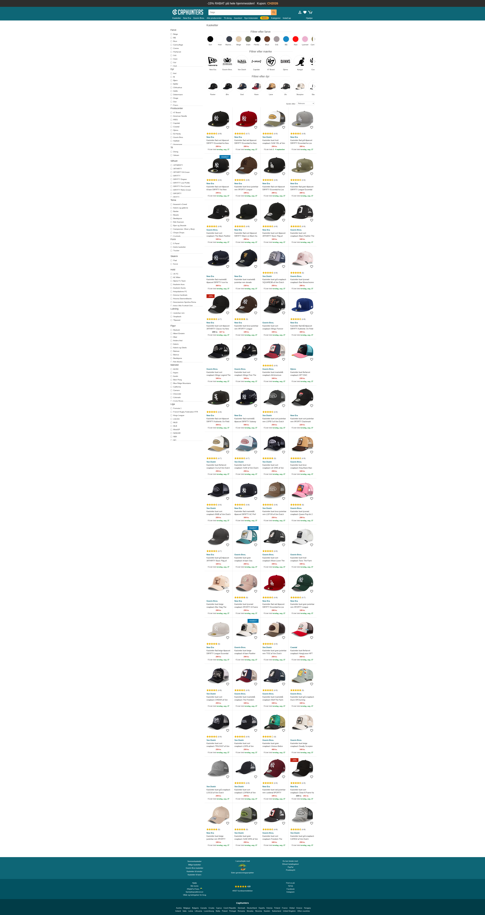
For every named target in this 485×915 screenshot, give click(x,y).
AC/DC (176, 369)
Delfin (175, 91)
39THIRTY (177, 169)
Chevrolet (177, 394)
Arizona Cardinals (180, 295)
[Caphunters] (194, 12)
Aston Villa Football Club (183, 306)
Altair (175, 337)
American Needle (180, 116)
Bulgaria (195, 908)
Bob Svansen (178, 222)
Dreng (175, 152)
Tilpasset (176, 320)
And (174, 73)
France (285, 908)
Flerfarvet (177, 52)
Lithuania (198, 911)
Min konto (194, 886)
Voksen (176, 155)
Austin (175, 376)
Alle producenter (214, 18)
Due (175, 102)
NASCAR (176, 433)
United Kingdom (289, 911)
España (262, 908)
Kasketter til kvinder (194, 871)
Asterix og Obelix (180, 348)
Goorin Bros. (198, 18)
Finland (277, 908)
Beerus (176, 355)
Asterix (176, 344)
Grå (174, 55)
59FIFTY (176, 176)
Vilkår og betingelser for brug (194, 895)
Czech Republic (230, 908)
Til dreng (228, 18)
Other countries (303, 911)
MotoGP (176, 429)
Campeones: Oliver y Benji (184, 229)
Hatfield (176, 141)
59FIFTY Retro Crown (182, 190)
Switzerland (276, 911)
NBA (175, 437)
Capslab (176, 123)
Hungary (307, 908)
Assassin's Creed (180, 204)
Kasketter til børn (194, 875)
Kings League (178, 415)
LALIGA (176, 419)
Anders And (177, 341)
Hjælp (194, 883)
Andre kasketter (179, 247)
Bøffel (175, 84)
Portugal (232, 911)
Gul (174, 62)
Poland (224, 911)
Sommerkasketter (194, 861)
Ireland (178, 911)
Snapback (177, 316)
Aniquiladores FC (180, 291)
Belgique (186, 908)
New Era (187, 18)
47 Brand (177, 112)
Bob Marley (177, 362)
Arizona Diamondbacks (182, 299)
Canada (203, 908)
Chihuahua (177, 87)
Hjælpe (309, 18)
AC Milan (176, 277)
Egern (175, 105)
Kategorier (276, 18)
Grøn (175, 59)
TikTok (290, 886)
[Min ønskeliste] (305, 12)
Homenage (177, 144)
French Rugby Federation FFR (185, 412)
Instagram (290, 892)
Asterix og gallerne (180, 208)
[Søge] (274, 12)
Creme (176, 48)
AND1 (175, 120)
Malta (218, 911)
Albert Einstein (179, 333)
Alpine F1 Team (179, 281)
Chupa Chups (178, 233)
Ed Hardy (177, 134)
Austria (179, 908)
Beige (175, 34)
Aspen (175, 373)
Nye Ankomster (251, 18)
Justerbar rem (179, 313)
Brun (175, 41)
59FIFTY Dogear (180, 179)
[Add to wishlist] (228, 127)
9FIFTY (176, 197)
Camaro (176, 390)
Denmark (241, 908)
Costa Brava (178, 401)
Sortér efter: (291, 104)
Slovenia (258, 911)
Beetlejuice (177, 218)
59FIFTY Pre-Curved (181, 186)
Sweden (267, 911)
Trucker (176, 251)
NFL (175, 440)
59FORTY (177, 193)
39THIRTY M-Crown (181, 172)
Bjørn (175, 80)
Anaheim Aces (179, 284)
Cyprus (219, 908)
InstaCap (287, 18)
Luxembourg (209, 911)
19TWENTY (178, 165)
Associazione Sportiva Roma (184, 302)
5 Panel (176, 243)
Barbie (175, 211)
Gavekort (238, 18)
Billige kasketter (194, 865)
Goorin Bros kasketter (194, 868)
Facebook (291, 889)
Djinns (175, 130)
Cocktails (176, 236)
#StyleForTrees (193, 889)
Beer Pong (177, 380)
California (177, 387)
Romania (241, 911)
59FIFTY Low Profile (181, 183)
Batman (176, 351)
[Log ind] (300, 12)
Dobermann (178, 95)
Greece (299, 908)
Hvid (175, 66)
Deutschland (252, 908)
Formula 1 (177, 408)
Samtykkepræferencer (194, 892)
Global (292, 908)
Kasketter (176, 18)
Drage (175, 98)
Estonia (269, 908)
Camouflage (178, 45)
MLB (175, 426)
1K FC (175, 274)
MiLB (175, 422)
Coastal (176, 127)
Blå (174, 38)
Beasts (176, 215)
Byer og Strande (179, 225)
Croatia (211, 908)
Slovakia (250, 911)
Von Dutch (267, 137)
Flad (175, 260)
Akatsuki (176, 330)
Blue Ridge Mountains (182, 383)
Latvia (190, 911)
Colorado (177, 397)
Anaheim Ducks (179, 288)
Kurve (175, 264)
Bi (174, 77)
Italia (184, 911)
